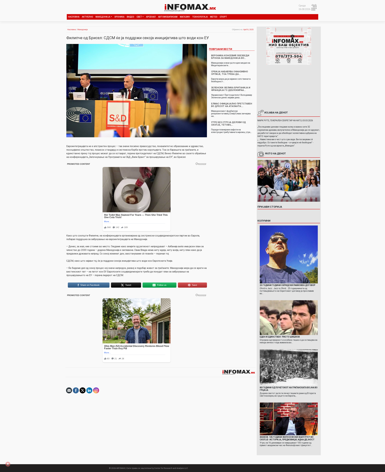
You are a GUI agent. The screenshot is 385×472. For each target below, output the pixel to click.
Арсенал (151, 17)
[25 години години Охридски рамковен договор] (289, 254)
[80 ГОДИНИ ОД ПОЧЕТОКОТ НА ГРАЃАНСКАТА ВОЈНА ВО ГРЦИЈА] (289, 367)
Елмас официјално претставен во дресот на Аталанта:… (231, 105)
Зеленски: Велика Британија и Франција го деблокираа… (230, 89)
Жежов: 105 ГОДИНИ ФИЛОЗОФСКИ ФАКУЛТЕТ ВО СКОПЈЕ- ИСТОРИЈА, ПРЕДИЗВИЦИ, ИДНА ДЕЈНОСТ (287, 438)
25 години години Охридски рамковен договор (287, 285)
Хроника (119, 17)
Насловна (73, 17)
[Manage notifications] (7, 464)
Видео (130, 17)
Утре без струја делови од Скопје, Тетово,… (228, 123)
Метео (213, 17)
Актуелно (87, 17)
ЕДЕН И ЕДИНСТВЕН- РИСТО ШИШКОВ (280, 337)
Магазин (185, 17)
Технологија (200, 17)
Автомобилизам (167, 17)
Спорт (223, 17)
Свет (139, 17)
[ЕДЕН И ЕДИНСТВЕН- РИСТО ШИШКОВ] (289, 317)
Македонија (102, 17)
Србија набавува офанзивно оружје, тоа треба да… (229, 72)
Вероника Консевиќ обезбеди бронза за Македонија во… (230, 56)
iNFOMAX (120, 468)
